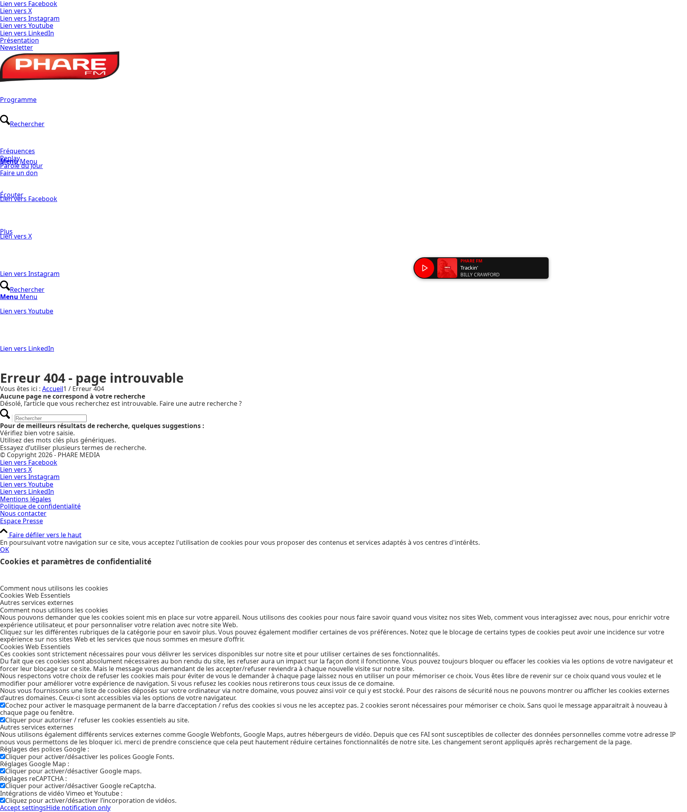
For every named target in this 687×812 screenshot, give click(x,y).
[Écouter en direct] (424, 268)
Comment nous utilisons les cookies (54, 610)
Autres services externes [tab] (37, 602)
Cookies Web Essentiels (35, 646)
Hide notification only (78, 807)
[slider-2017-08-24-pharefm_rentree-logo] (59, 86)
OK (4, 549)
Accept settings (23, 807)
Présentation (19, 40)
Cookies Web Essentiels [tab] (35, 595)
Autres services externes (37, 727)
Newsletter (16, 47)
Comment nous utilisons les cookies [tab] (54, 588)
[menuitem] (343, 40)
